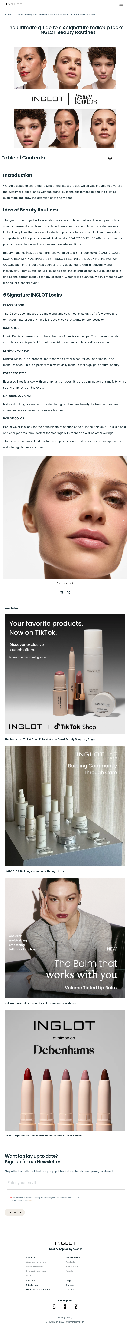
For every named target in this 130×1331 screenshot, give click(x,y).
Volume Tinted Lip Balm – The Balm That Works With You (40, 1003)
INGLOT (8, 14)
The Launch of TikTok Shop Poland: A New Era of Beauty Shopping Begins (51, 739)
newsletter (31, 1201)
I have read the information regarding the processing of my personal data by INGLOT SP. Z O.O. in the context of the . (48, 1199)
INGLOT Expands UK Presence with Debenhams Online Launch (43, 1135)
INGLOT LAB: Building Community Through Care (34, 871)
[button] (121, 4)
